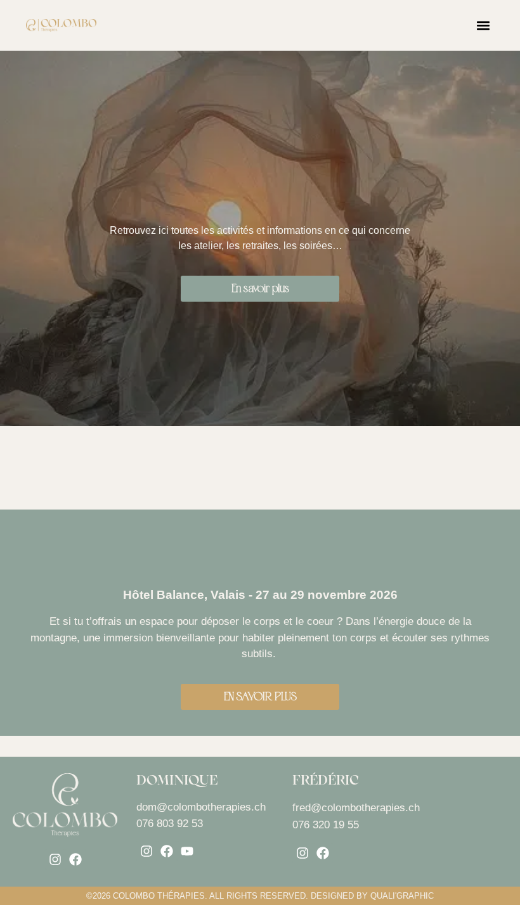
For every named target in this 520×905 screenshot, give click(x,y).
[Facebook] (75, 859)
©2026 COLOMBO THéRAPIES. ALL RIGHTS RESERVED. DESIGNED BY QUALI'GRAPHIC (260, 896)
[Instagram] (55, 859)
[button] (483, 25)
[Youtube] (187, 851)
